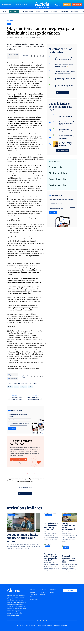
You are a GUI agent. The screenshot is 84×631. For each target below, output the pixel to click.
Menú (4, 11)
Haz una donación (30, 625)
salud (30, 387)
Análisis (38, 11)
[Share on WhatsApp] (43, 56)
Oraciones (13, 11)
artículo (23, 81)
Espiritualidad (64, 11)
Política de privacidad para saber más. (18, 425)
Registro (66, 4)
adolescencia (67, 515)
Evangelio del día (57, 179)
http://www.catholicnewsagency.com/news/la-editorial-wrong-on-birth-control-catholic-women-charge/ (24, 339)
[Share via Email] (40, 56)
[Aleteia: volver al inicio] (42, 3)
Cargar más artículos (62, 93)
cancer (16, 387)
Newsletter (43, 592)
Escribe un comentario (25, 494)
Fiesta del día (55, 167)
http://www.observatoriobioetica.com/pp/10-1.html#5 (25, 362)
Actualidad (32, 592)
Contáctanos (57, 625)
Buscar (25, 4)
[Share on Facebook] (31, 56)
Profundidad (54, 11)
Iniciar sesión (58, 4)
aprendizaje (11, 515)
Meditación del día (58, 173)
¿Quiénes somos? (41, 625)
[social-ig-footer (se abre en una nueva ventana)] (46, 620)
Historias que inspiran (27, 11)
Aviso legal (49, 625)
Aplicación (42, 594)
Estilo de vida (10, 20)
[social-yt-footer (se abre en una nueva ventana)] (37, 620)
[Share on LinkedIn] (34, 56)
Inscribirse (12, 428)
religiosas (23, 387)
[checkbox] (8, 423)
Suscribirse (70, 590)
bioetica (10, 387)
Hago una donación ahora (17, 460)
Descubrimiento (75, 11)
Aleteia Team (24, 37)
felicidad (47, 545)
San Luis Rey (47, 7)
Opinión (46, 11)
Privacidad (64, 625)
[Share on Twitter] (37, 56)
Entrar (30, 487)
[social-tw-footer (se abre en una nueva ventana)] (43, 620)
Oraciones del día (57, 185)
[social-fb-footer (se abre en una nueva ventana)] (40, 620)
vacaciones (48, 515)
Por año (52, 592)
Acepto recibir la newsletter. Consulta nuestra (19, 424)
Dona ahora (76, 4)
